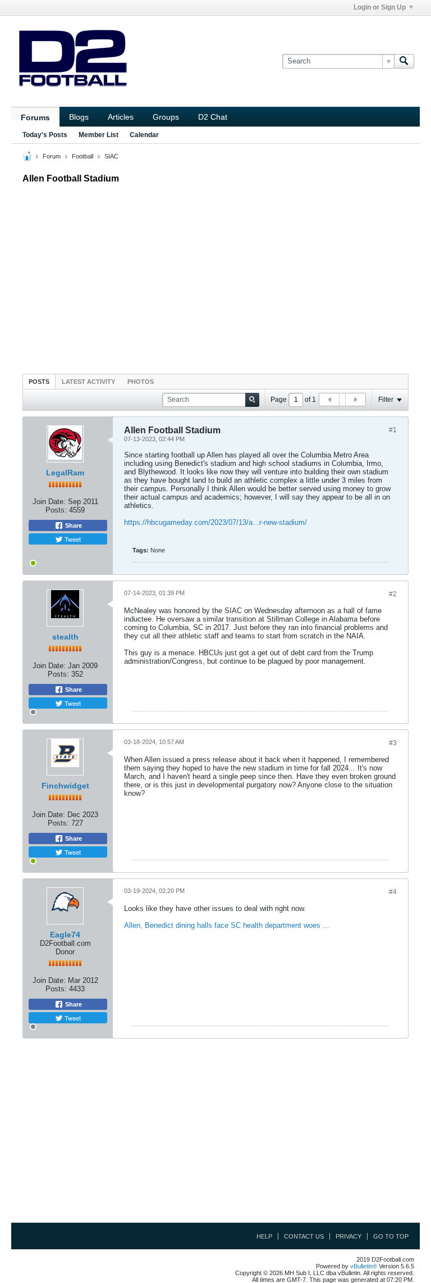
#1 (393, 430)
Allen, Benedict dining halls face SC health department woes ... (226, 925)
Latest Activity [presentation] (88, 381)
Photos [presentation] (140, 381)
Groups (166, 116)
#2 (393, 594)
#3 (393, 743)
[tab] (39, 381)
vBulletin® (363, 1266)
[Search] (404, 61)
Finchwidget (65, 785)
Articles (121, 116)
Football (82, 156)
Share (72, 525)
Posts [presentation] (39, 381)
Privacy (348, 1236)
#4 (393, 892)
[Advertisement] (215, 276)
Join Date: (49, 501)
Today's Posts (44, 135)
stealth (65, 636)
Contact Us (304, 1236)
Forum (52, 156)
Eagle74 (65, 934)
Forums (35, 117)
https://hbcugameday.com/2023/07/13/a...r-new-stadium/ (215, 522)
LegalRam (65, 472)
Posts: (56, 510)
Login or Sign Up (380, 7)
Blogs (79, 116)
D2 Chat (212, 116)
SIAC (111, 156)
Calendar (144, 135)
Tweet (72, 538)
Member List (98, 135)
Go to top (391, 1236)
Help (264, 1236)
